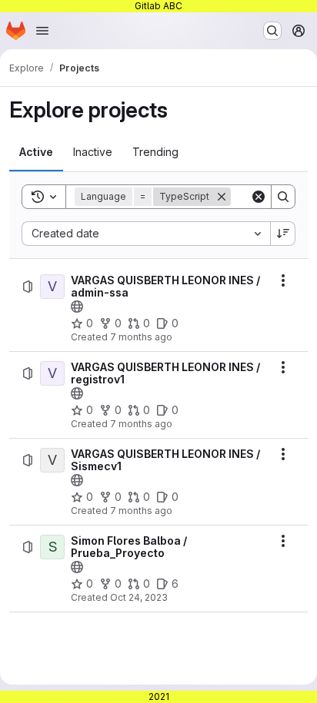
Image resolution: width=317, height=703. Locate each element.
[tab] (36, 152)
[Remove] (221, 196)
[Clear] (258, 196)
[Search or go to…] (272, 31)
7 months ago (141, 337)
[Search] (283, 196)
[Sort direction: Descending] (283, 233)
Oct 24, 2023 (139, 597)
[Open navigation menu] (42, 30)
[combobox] (146, 233)
